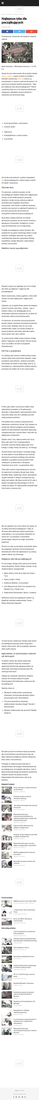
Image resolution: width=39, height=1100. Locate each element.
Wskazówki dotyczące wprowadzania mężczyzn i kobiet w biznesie (25, 1030)
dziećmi (20, 79)
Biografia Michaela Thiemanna (24, 983)
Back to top (19, 1090)
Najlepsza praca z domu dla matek (25, 901)
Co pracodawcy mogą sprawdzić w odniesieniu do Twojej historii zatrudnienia (25, 1021)
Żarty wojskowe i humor (21, 947)
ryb (3, 180)
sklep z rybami (7, 76)
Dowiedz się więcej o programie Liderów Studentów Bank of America (24, 994)
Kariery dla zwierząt (7, 14)
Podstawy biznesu (19, 14)
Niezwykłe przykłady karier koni (24, 956)
